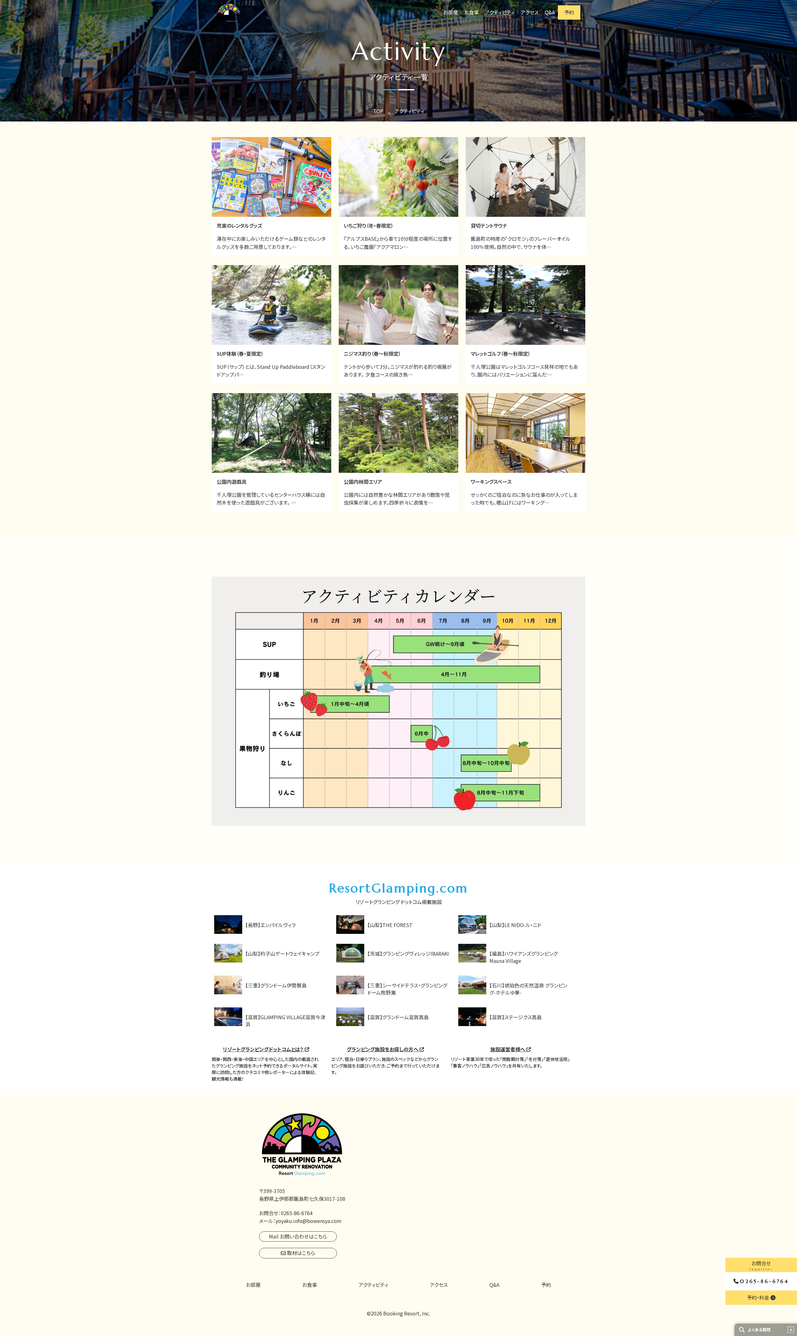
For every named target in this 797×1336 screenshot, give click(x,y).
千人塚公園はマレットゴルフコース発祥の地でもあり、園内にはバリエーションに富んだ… (524, 370)
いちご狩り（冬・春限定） (369, 225)
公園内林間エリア (363, 481)
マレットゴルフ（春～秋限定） (501, 353)
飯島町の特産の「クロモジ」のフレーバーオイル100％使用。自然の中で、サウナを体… (520, 242)
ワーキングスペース (491, 481)
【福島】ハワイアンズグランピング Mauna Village (523, 957)
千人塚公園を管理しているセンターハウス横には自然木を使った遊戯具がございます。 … (271, 498)
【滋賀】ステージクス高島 (515, 1017)
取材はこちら (300, 1253)
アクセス (530, 12)
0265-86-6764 (764, 1281)
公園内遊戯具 (232, 481)
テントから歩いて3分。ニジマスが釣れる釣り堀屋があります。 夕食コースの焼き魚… (398, 370)
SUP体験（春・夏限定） (240, 353)
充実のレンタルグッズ (239, 225)
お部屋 (450, 12)
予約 (569, 12)
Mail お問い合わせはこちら (298, 1236)
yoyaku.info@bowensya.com (309, 1220)
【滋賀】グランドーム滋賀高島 (398, 1017)
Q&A (550, 12)
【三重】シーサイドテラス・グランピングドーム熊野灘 (407, 989)
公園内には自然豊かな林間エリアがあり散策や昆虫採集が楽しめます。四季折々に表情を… (397, 498)
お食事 (471, 12)
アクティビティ (500, 12)
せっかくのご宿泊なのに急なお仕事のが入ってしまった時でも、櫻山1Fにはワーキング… (524, 498)
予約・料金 (759, 1297)
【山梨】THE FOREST (390, 925)
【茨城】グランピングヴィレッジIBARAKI (408, 953)
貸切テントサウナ (489, 225)
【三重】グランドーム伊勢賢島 (276, 985)
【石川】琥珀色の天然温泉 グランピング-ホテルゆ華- (528, 989)
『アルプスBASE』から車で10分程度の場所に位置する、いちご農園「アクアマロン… (398, 242)
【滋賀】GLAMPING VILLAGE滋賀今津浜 (285, 1020)
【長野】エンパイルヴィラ (270, 925)
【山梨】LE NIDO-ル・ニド (515, 925)
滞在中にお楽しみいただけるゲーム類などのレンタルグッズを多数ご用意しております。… (271, 242)
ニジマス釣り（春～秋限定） (372, 353)
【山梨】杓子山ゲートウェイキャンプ (282, 953)
